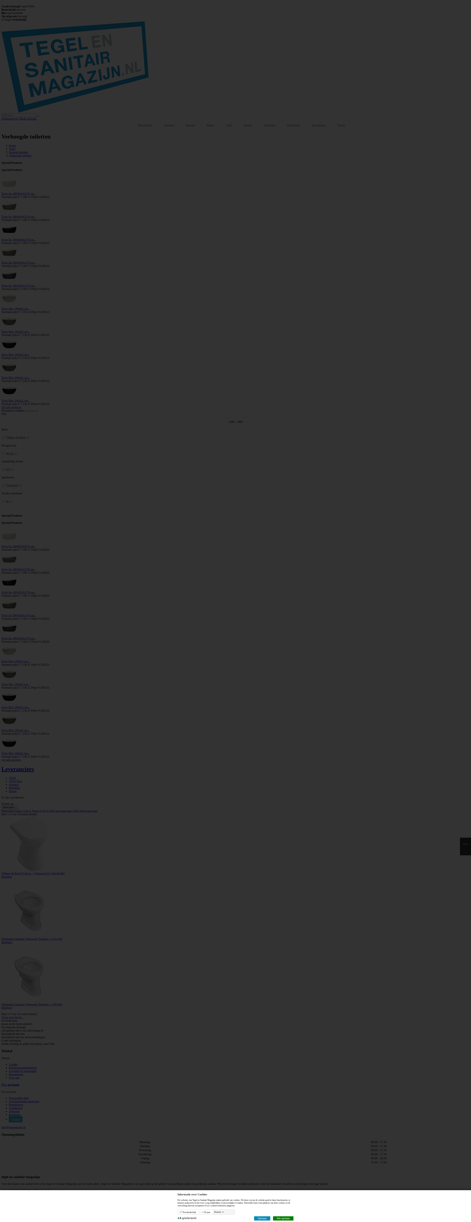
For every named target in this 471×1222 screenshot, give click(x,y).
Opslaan (262, 1218)
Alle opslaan (283, 1218)
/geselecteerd (187, 1218)
